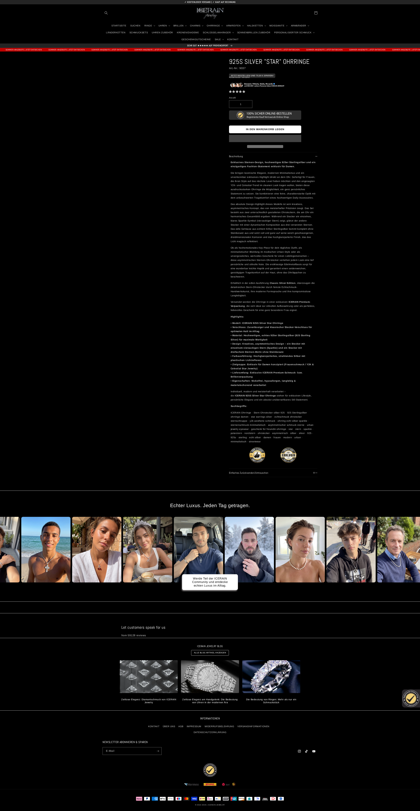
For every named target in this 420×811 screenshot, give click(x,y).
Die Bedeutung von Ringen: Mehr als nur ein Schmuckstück (271, 701)
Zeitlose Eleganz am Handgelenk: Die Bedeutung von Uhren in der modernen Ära (210, 701)
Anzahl (232, 97)
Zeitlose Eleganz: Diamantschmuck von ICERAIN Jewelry (148, 701)
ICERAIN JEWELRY (216, 805)
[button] (237, 91)
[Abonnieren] (157, 751)
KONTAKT (153, 726)
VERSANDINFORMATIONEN (253, 726)
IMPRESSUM (194, 726)
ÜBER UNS (169, 726)
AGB (180, 726)
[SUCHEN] (106, 13)
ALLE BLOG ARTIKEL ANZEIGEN (210, 653)
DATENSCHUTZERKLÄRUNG (210, 732)
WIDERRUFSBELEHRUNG (219, 726)
